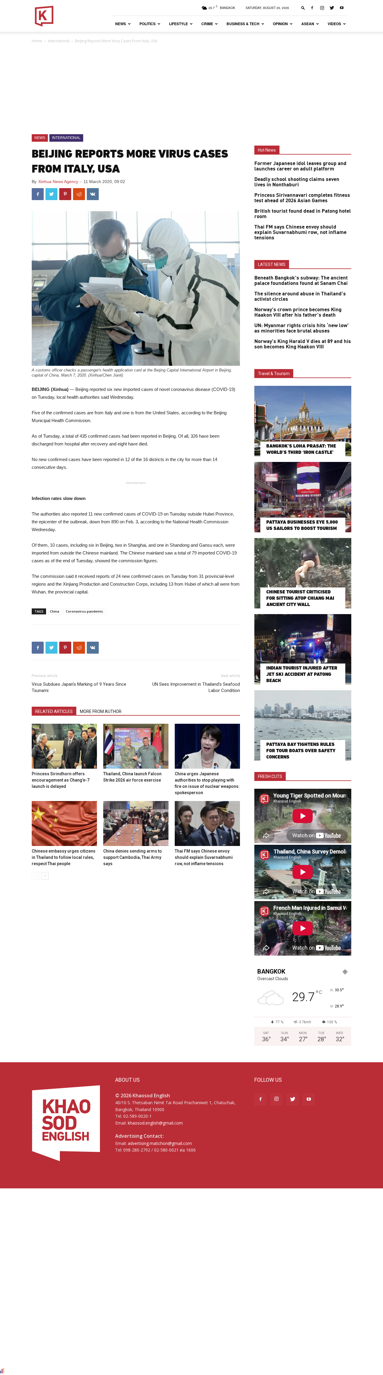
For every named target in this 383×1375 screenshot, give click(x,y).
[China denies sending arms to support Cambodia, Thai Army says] (135, 823)
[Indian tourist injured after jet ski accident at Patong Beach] (302, 649)
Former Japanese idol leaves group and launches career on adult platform (300, 166)
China (54, 611)
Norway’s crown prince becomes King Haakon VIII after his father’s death (297, 312)
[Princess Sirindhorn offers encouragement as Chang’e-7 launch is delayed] (64, 746)
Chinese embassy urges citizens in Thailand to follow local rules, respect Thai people (63, 857)
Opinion (280, 23)
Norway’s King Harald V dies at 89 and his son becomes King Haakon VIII (302, 344)
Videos (334, 23)
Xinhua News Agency (58, 181)
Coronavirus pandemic (84, 611)
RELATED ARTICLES (54, 711)
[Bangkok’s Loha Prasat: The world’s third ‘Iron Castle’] (302, 421)
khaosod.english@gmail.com (155, 1123)
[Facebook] (312, 8)
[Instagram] (321, 8)
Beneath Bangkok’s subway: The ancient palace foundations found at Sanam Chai (301, 280)
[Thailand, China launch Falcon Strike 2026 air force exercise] (135, 746)
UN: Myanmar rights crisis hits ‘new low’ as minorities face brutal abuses (301, 328)
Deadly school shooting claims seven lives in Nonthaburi (296, 182)
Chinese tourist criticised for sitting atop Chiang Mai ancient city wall (300, 598)
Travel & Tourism (274, 373)
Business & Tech (243, 23)
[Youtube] (341, 8)
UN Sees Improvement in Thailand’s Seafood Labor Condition (196, 687)
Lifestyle (178, 23)
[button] (303, 7)
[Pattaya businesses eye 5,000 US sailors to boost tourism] (302, 497)
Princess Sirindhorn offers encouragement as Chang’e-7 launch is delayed (60, 780)
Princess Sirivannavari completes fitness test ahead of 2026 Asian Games (302, 198)
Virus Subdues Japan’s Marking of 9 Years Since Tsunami (79, 687)
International (58, 40)
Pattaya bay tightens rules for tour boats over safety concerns (300, 750)
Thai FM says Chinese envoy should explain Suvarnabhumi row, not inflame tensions (204, 857)
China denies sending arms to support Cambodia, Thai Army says (132, 857)
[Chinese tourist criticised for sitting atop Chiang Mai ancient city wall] (302, 573)
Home (37, 40)
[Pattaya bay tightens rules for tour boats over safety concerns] (302, 725)
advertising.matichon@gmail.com (160, 1143)
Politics (147, 23)
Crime (207, 23)
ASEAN (307, 23)
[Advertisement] (191, 89)
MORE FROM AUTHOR (100, 711)
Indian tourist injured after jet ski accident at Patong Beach (301, 674)
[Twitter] (331, 8)
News (120, 23)
